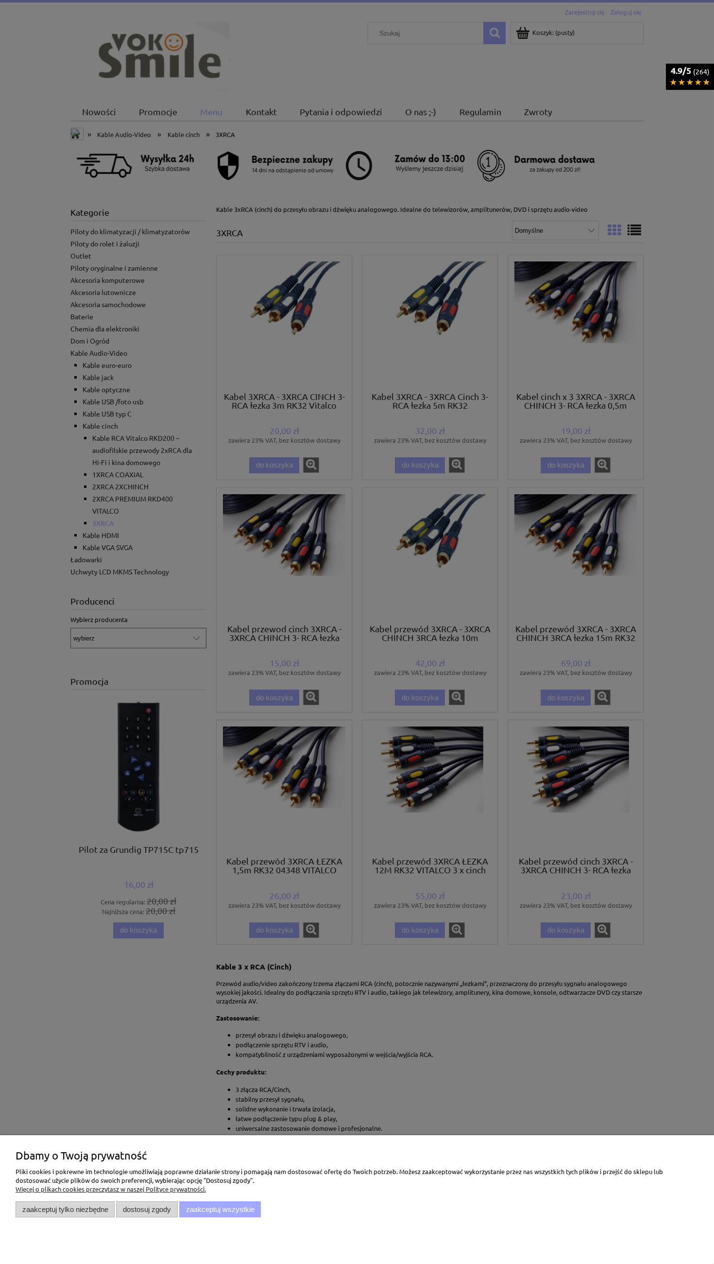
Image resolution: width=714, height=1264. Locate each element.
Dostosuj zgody (147, 1209)
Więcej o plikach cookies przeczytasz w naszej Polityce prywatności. (111, 1189)
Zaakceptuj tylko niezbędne (65, 1209)
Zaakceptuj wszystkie (220, 1209)
